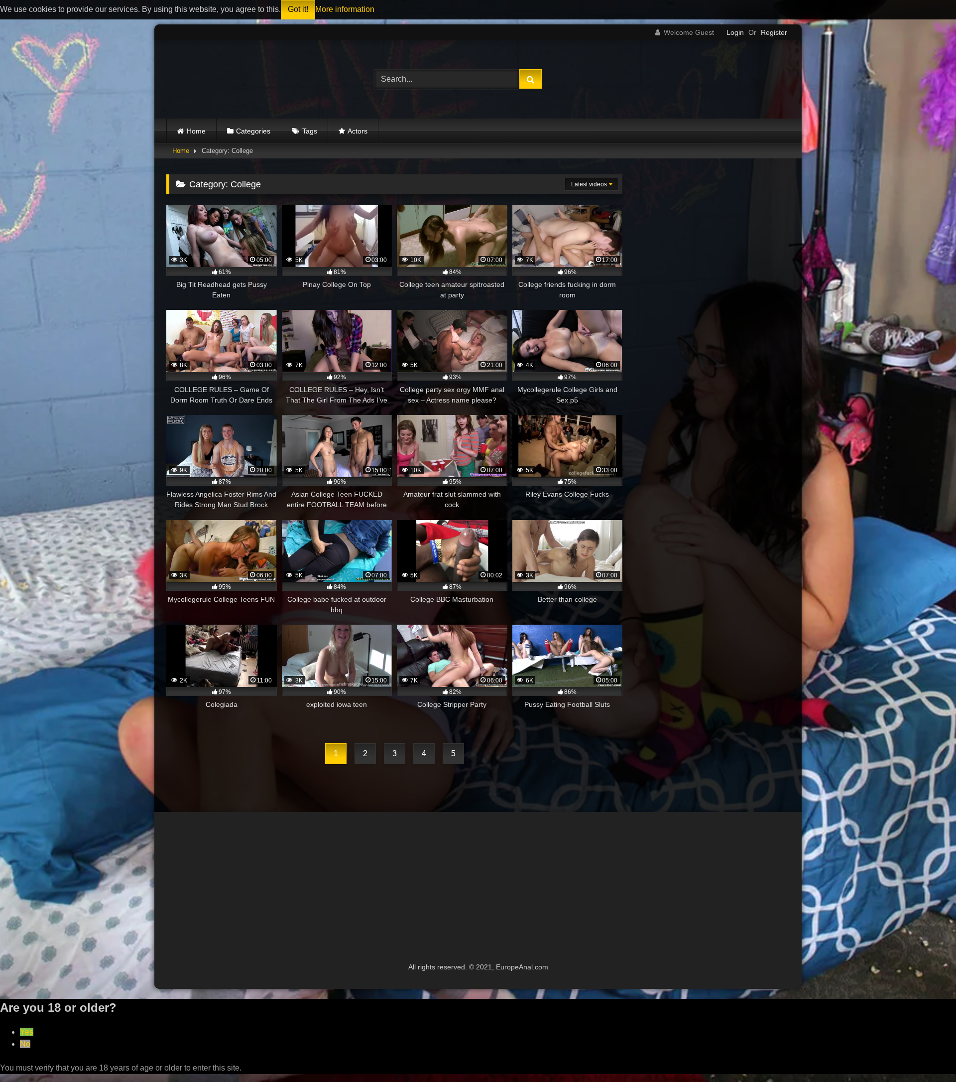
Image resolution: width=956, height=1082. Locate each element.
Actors (357, 131)
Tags (309, 131)
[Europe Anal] (228, 79)
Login (735, 32)
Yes (26, 1032)
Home (196, 131)
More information (344, 9)
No (25, 1044)
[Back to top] (925, 1052)
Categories (253, 131)
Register (774, 32)
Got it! (298, 9)
